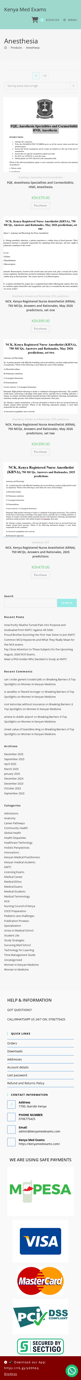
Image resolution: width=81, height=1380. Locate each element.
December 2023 (13, 783)
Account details (18, 1067)
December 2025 (13, 754)
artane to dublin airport (18, 717)
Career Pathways (14, 823)
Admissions (11, 813)
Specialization (12, 926)
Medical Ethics (13, 881)
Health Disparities (15, 838)
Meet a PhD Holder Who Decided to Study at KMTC (35, 659)
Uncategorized (13, 960)
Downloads (15, 1051)
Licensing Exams (14, 872)
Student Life (11, 935)
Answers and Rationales (37, 296)
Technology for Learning (19, 950)
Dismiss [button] (10, 1374)
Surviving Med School (17, 945)
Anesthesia (32, 47)
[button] (72, 1371)
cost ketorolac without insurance (24, 704)
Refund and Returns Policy (25, 1083)
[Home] (5, 47)
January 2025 (12, 774)
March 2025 (11, 769)
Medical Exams (13, 886)
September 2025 (14, 759)
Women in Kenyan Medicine (21, 965)
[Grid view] (35, 75)
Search (9, 596)
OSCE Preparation (15, 911)
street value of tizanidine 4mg (22, 729)
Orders (12, 1043)
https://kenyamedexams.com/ (39, 1144)
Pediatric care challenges (19, 916)
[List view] (45, 75)
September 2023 (14, 793)
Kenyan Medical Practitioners (22, 857)
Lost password (17, 1075)
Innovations (11, 852)
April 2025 (10, 764)
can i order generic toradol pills (23, 679)
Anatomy (10, 818)
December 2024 (13, 778)
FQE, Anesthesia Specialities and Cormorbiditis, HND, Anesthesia (40, 185)
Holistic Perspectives (16, 847)
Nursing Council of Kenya (19, 906)
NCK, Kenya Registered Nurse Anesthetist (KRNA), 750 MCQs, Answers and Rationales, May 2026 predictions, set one (40, 305)
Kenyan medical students (19, 862)
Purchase (40, 205)
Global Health (12, 833)
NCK (53, 296)
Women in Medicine (16, 969)
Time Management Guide (19, 955)
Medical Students (15, 891)
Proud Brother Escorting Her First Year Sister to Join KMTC (39, 635)
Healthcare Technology (18, 842)
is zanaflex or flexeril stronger (22, 692)
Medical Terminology (17, 896)
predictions (63, 296)
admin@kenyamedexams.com (39, 1131)
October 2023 (12, 788)
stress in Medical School (18, 930)
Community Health (16, 828)
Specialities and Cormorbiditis (47, 177)
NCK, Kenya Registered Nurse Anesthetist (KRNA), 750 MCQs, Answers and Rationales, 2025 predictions (40, 552)
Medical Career (13, 877)
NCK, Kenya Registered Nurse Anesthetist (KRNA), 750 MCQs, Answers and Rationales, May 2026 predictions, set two (40, 428)
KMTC (7, 867)
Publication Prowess (16, 921)
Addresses (14, 1059)
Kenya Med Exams (25, 9)
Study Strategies (14, 940)
